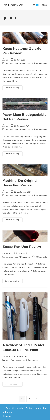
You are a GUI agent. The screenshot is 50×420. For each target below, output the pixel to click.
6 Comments (32, 360)
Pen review (25, 63)
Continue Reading (13, 88)
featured (9, 63)
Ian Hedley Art (12, 5)
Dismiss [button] (7, 416)
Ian (7, 60)
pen (16, 63)
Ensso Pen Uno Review (21, 247)
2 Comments (41, 195)
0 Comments (41, 63)
